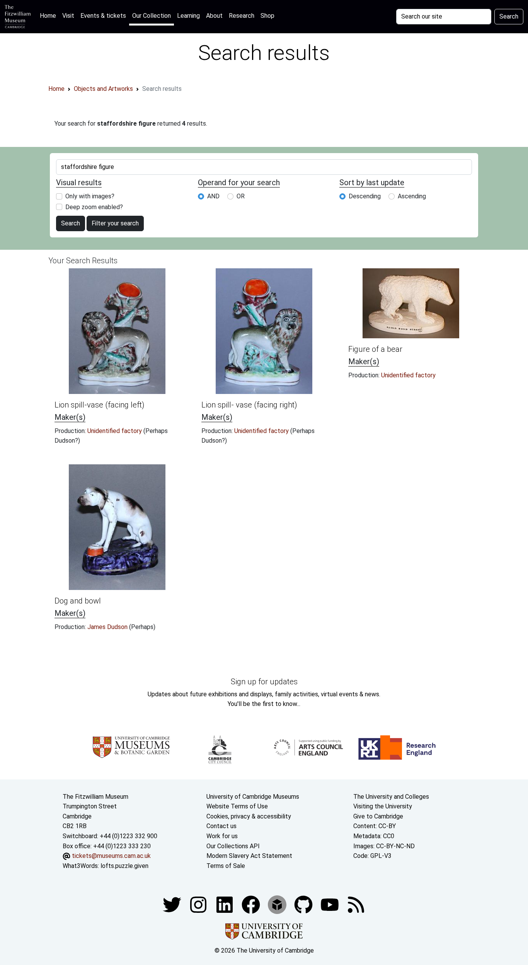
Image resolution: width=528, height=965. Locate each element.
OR (241, 196)
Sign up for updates (264, 681)
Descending (365, 196)
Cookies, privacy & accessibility (248, 816)
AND (213, 196)
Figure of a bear (375, 349)
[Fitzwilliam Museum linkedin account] (251, 904)
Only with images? (89, 196)
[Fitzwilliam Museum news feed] (356, 904)
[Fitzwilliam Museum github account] (304, 904)
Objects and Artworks (103, 88)
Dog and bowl (78, 600)
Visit (68, 15)
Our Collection (151, 15)
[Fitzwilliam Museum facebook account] (225, 904)
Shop (267, 15)
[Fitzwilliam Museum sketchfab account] (278, 904)
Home (49, 15)
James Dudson (108, 627)
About (214, 15)
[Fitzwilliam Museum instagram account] (199, 904)
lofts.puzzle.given (124, 866)
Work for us (222, 836)
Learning (188, 15)
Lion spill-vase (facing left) (100, 404)
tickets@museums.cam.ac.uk (111, 855)
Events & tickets (103, 15)
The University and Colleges (391, 796)
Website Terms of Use (237, 806)
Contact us (221, 826)
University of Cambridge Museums (252, 796)
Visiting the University (382, 806)
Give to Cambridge (378, 816)
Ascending (412, 196)
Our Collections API (233, 846)
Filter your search (115, 223)
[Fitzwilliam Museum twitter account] (173, 904)
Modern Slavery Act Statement (249, 855)
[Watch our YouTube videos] (330, 904)
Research (241, 15)
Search (508, 16)
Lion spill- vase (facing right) (249, 404)
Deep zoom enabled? (94, 207)
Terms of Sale (225, 866)
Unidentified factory (115, 431)
